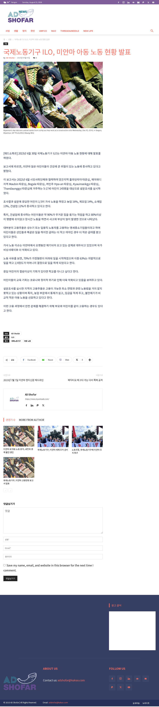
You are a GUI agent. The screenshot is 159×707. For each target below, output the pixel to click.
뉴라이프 (146, 703)
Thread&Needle (69, 30)
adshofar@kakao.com (71, 680)
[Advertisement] (53, 143)
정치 (24, 30)
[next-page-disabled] (10, 490)
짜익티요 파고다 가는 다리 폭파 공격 (85, 380)
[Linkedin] (128, 2)
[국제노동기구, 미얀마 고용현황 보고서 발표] (18, 467)
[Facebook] (118, 2)
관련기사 (10, 420)
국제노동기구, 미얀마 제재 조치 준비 (53, 449)
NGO (53, 30)
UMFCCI (43, 30)
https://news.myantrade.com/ (37, 399)
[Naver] (138, 2)
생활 (16, 30)
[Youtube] (153, 2)
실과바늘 (136, 703)
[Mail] (133, 2)
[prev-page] (5, 490)
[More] (89, 360)
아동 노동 (27, 341)
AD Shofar (10, 57)
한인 (33, 30)
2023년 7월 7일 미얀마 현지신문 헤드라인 (23, 380)
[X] (148, 2)
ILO (12, 337)
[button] (152, 31)
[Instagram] (123, 2)
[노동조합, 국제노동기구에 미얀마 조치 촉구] (87, 436)
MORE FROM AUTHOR (31, 420)
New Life (88, 30)
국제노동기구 (16, 341)
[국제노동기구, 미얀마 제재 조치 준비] (53, 436)
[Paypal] (143, 2)
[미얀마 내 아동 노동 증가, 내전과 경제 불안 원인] (18, 436)
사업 (8, 30)
